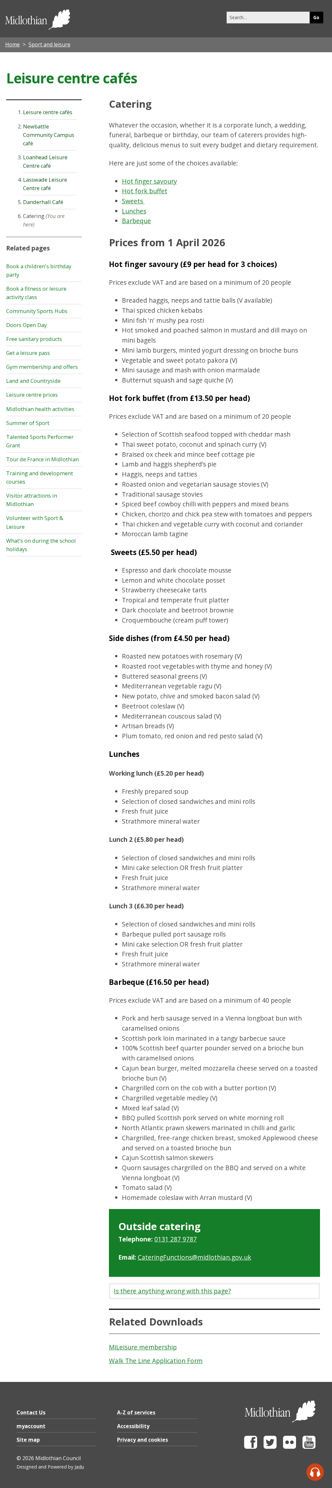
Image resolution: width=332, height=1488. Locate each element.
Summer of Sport (27, 423)
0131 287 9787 (175, 1239)
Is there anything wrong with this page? (172, 1291)
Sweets (133, 201)
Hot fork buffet (144, 191)
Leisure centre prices (32, 394)
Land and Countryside (33, 380)
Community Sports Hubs (36, 311)
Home (12, 44)
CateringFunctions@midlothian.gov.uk (194, 1257)
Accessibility (133, 1426)
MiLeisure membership (143, 1347)
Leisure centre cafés (47, 112)
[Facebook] (250, 1447)
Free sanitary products (34, 339)
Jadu (79, 1467)
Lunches (134, 211)
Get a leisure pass (28, 353)
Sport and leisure (49, 44)
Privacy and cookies (142, 1439)
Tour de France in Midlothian (42, 459)
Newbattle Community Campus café (48, 135)
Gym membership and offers (42, 366)
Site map (28, 1439)
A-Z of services (136, 1412)
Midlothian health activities (40, 409)
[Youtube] (308, 1447)
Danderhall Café (43, 202)
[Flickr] (289, 1447)
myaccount (31, 1426)
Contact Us (31, 1412)
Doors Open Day (26, 325)
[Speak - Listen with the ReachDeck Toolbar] (315, 1472)
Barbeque (136, 220)
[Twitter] (270, 1447)
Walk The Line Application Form (156, 1360)
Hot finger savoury (149, 181)
